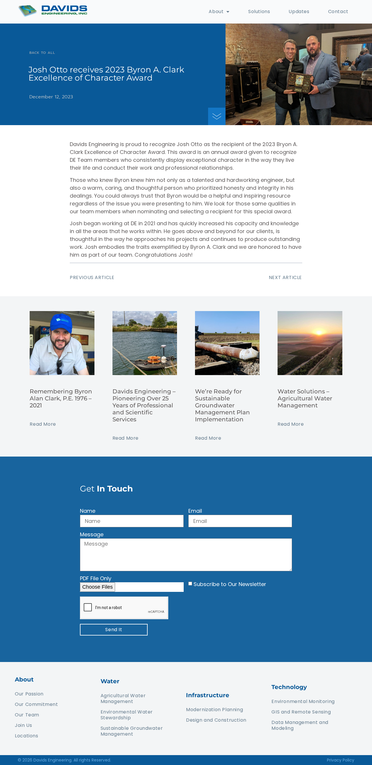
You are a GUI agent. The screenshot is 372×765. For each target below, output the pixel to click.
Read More (43, 424)
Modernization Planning (214, 709)
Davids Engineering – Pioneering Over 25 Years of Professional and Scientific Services (144, 405)
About (216, 11)
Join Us (23, 725)
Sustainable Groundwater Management (132, 731)
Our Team (27, 714)
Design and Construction (216, 720)
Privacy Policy (340, 760)
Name (87, 511)
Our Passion (29, 694)
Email (195, 511)
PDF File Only (95, 579)
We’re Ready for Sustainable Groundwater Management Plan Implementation (222, 405)
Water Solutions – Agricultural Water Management (305, 398)
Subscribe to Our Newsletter (230, 584)
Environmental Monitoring (303, 701)
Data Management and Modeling (299, 725)
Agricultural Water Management (123, 698)
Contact (338, 11)
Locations (26, 735)
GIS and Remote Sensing (301, 712)
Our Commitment (36, 704)
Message (91, 535)
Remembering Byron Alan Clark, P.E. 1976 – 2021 (61, 398)
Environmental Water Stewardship (127, 715)
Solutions (259, 11)
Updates (299, 11)
